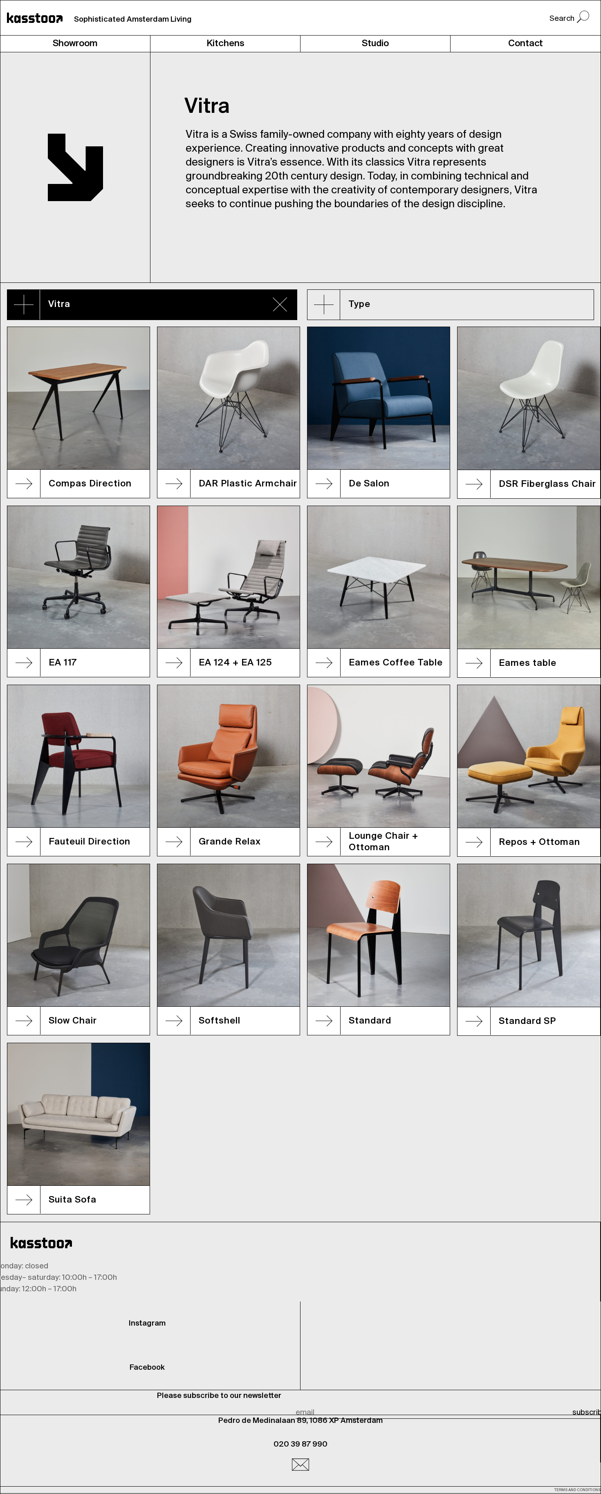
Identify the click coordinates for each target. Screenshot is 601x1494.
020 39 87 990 (300, 1444)
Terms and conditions (577, 1490)
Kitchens (225, 44)
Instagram (147, 1323)
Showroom (75, 44)
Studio (375, 44)
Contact (525, 44)
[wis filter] (280, 304)
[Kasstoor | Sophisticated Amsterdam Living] (35, 18)
